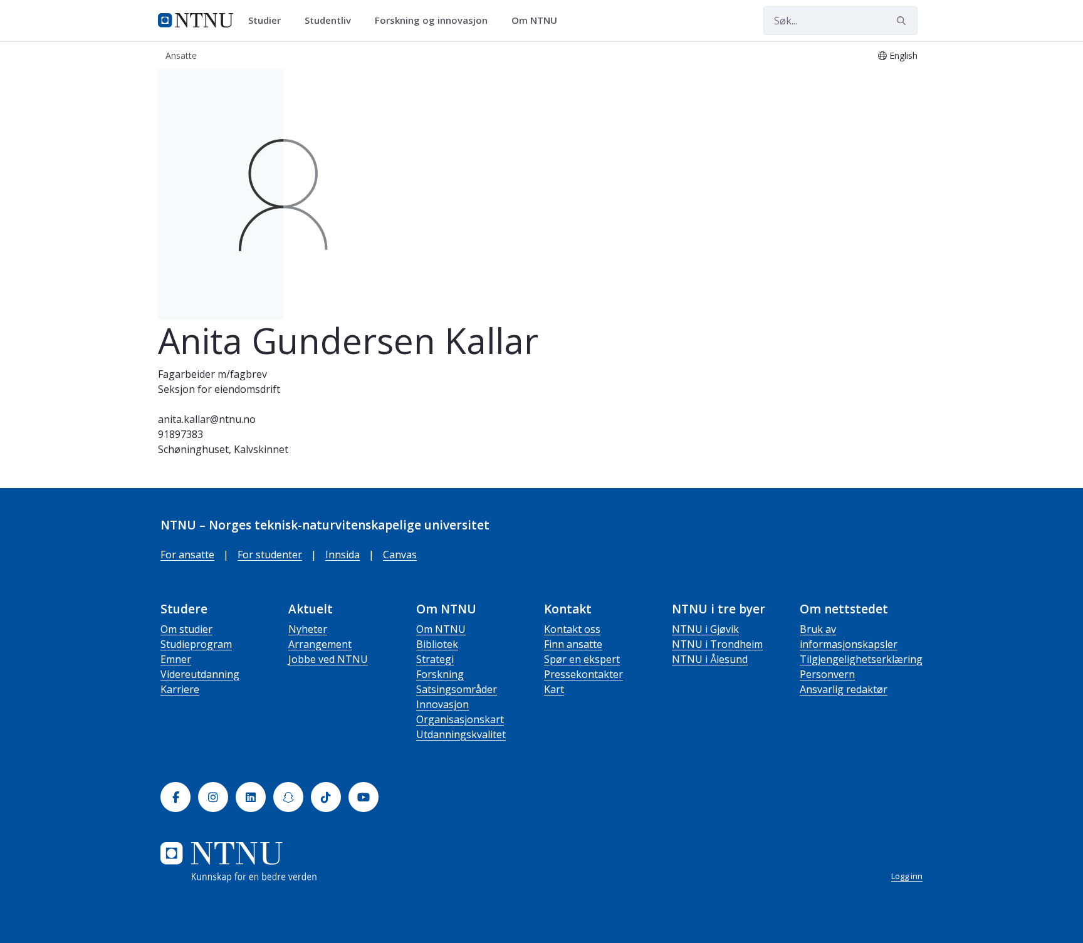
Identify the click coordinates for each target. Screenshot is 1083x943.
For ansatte (187, 554)
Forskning (440, 674)
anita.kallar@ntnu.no (207, 419)
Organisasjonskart (460, 719)
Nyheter (307, 629)
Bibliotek (437, 644)
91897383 (180, 434)
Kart (554, 689)
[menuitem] (269, 20)
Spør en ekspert (582, 659)
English (903, 55)
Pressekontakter (583, 674)
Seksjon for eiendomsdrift (219, 389)
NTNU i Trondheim (717, 644)
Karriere (179, 689)
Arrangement (320, 644)
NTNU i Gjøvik (705, 629)
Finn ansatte (573, 644)
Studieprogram (196, 644)
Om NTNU (441, 629)
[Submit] (903, 20)
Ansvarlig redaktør (843, 689)
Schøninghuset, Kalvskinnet (223, 449)
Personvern (827, 674)
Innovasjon (442, 704)
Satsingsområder (456, 689)
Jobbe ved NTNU (328, 659)
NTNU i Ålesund (710, 659)
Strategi (435, 659)
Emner (175, 659)
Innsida (342, 554)
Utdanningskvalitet (461, 734)
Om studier (186, 629)
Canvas (400, 554)
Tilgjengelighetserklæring (861, 659)
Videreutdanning (199, 674)
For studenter (270, 554)
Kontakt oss (572, 629)
